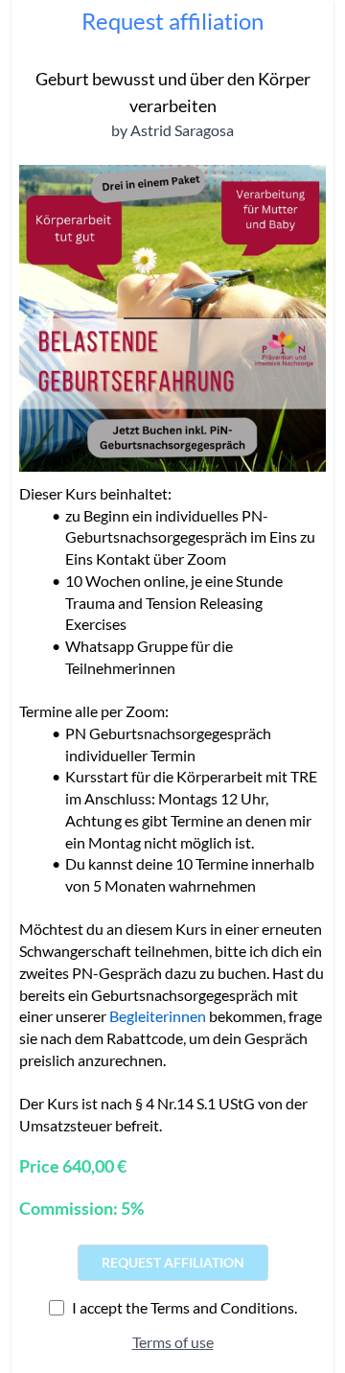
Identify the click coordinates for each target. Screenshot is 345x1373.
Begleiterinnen (157, 1016)
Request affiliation (173, 1262)
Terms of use (173, 1342)
